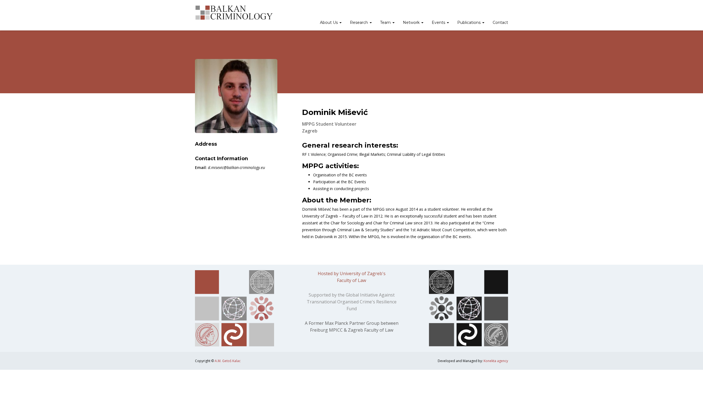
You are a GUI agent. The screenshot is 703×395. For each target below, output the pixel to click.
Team (386, 22)
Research (359, 22)
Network (412, 22)
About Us (329, 22)
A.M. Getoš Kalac (228, 361)
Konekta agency (496, 361)
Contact (500, 22)
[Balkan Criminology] (234, 12)
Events (439, 22)
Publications (469, 22)
